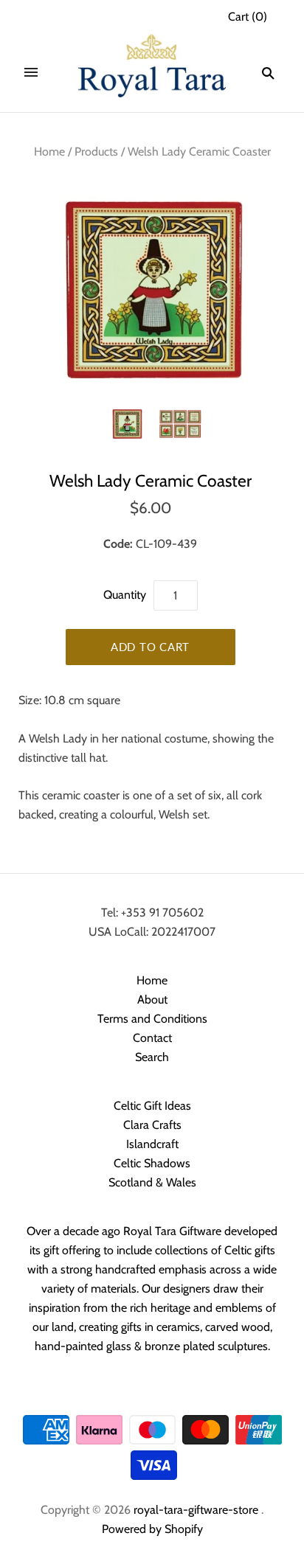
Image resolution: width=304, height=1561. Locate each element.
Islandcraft (152, 1144)
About (152, 999)
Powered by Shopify (152, 1529)
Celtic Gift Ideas (152, 1106)
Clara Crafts (152, 1125)
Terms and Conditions (152, 1019)
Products (96, 152)
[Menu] (31, 73)
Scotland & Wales (152, 1182)
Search (152, 1057)
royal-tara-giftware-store (196, 1510)
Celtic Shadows (152, 1163)
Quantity (124, 595)
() (247, 17)
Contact (152, 1038)
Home (49, 152)
